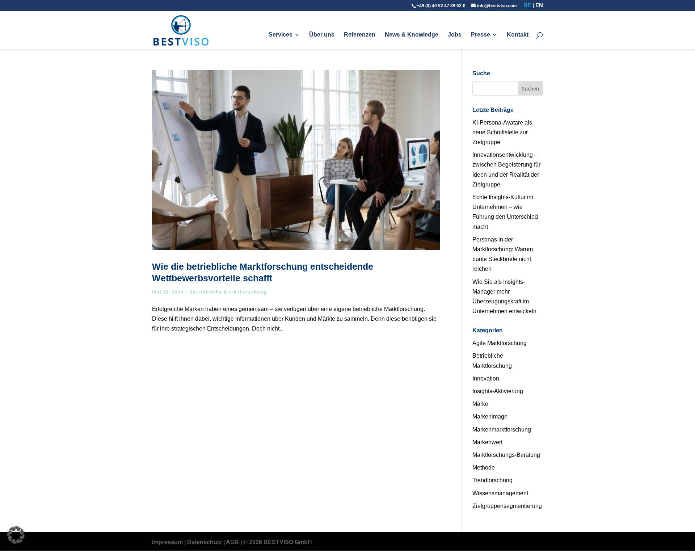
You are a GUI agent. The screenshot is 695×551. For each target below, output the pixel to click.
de (527, 5)
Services (280, 35)
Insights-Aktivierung (497, 391)
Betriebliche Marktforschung (228, 292)
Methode (483, 467)
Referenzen (359, 35)
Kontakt (517, 35)
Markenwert (487, 442)
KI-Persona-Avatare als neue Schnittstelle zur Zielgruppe (502, 132)
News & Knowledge (411, 35)
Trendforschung (492, 480)
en (539, 5)
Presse (480, 35)
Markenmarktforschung (501, 429)
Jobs (455, 35)
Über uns (321, 35)
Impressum (167, 542)
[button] (16, 535)
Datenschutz (204, 542)
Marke (480, 404)
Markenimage (489, 416)
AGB (232, 542)
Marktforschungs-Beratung (506, 455)
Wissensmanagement (500, 493)
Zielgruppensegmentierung (507, 506)
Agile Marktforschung (499, 343)
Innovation (485, 378)
